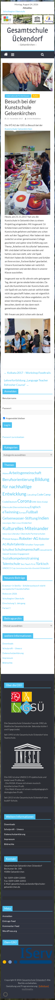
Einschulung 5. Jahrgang (13, 603)
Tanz (22, 564)
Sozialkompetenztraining (20, 558)
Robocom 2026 (9, 593)
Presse (6, 538)
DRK (34, 501)
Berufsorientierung (18, 479)
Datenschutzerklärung (13, 653)
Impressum (7, 658)
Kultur (35, 96)
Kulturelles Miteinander (25, 528)
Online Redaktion (34, 118)
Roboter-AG (28, 538)
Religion (15, 539)
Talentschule (11, 564)
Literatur (16, 533)
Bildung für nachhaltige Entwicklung (25, 486)
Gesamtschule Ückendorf (27, 34)
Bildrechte (7, 662)
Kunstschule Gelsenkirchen (18, 128)
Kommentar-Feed (10, 926)
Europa (22, 512)
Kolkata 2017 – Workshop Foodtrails (27, 372)
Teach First (30, 564)
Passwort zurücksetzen (13, 437)
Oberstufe (25, 533)
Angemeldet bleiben (15, 418)
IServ (14, 523)
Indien (43, 518)
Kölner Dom (6, 534)
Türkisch (42, 564)
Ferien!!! (6, 608)
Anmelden (7, 916)
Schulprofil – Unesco (12, 648)
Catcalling (31, 494)
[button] (5, 994)
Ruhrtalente (16, 544)
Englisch (35, 507)
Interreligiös (6, 523)
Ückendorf (45, 568)
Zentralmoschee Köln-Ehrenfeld (28, 568)
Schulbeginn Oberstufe (14, 11)
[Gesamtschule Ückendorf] (27, 19)
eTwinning (10, 512)
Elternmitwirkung (21, 507)
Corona (24, 501)
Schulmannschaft (27, 549)
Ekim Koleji (42, 501)
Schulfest (8, 549)
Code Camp (44, 494)
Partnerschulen (38, 533)
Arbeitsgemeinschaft (25, 473)
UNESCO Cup (9, 568)
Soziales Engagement (19, 554)
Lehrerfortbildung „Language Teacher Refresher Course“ (26, 382)
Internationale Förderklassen (17, 96)
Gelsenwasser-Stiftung (20, 518)
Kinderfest (27, 523)
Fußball (32, 512)
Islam (19, 523)
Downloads (7, 643)
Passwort (6, 408)
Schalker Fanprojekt (34, 544)
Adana (5, 473)
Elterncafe (7, 507)
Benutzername (9, 398)
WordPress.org (9, 931)
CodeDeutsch (9, 501)
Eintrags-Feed (9, 921)
